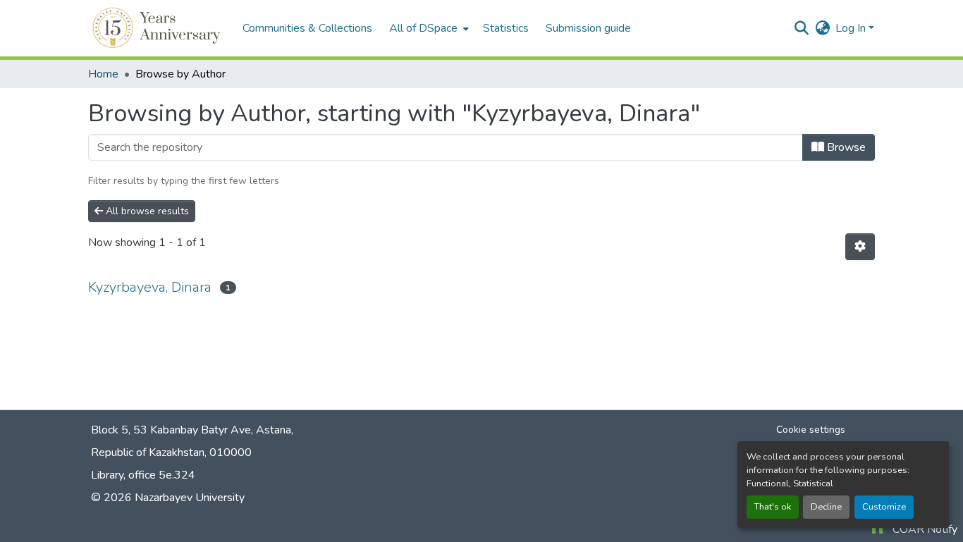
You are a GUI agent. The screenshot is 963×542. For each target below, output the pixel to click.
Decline (826, 506)
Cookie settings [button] (810, 429)
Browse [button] (845, 147)
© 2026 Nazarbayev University (168, 497)
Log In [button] (852, 28)
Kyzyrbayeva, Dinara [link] (149, 287)
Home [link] (103, 74)
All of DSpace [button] (423, 28)
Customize (884, 506)
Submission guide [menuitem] (588, 28)
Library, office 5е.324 (143, 475)
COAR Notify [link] (925, 529)
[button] (158, 28)
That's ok (772, 506)
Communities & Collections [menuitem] (307, 28)
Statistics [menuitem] (506, 28)
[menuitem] (427, 28)
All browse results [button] (146, 211)
